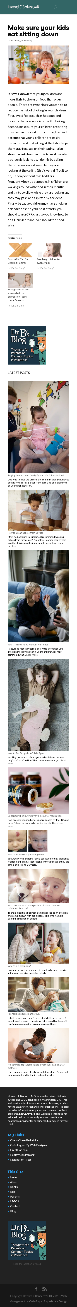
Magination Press (21, 1159)
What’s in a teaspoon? (19, 965)
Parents (15, 1196)
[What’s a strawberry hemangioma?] (27, 841)
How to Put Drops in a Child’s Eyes (26, 753)
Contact (15, 1206)
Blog (13, 1211)
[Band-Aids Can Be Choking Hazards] (20, 250)
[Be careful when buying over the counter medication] (38, 790)
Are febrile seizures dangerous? (24, 1013)
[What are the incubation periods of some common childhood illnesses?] (38, 886)
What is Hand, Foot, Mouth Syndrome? (28, 644)
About (14, 1182)
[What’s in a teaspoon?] (38, 943)
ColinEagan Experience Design (48, 1301)
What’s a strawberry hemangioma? (26, 854)
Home (13, 1177)
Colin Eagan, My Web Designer (28, 1145)
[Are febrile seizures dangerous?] (38, 994)
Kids (12, 1191)
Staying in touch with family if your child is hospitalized (36, 475)
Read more (32, 654)
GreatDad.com (19, 1150)
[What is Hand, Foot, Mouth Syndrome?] (38, 596)
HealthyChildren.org (22, 1154)
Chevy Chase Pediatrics (24, 1140)
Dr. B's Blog (14, 40)
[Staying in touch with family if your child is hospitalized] (38, 427)
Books (14, 1186)
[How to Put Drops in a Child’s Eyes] (38, 705)
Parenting (26, 40)
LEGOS (14, 1201)
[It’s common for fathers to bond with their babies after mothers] (38, 1045)
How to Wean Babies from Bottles (25, 532)
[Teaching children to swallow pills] (49, 250)
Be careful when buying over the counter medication (35, 815)
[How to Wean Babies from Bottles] (38, 510)
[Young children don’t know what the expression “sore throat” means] (20, 280)
